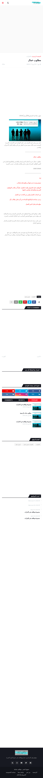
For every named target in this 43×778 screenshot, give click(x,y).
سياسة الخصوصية (11, 772)
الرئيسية (35, 772)
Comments (8, 400)
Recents (21, 400)
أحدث (38, 357)
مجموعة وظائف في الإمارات (32, 518)
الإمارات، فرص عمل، (28, 444)
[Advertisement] (21, 29)
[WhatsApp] (20, 302)
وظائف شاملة (17, 769)
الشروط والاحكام (21, 775)
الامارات (28, 56)
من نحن (28, 772)
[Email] (16, 302)
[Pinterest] (25, 302)
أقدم (4, 357)
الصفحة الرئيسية (36, 56)
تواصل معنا (21, 772)
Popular (35, 400)
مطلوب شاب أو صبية (25, 413)
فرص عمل (27, 297)
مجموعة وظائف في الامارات (23, 405)
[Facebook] (34, 302)
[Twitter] (30, 302)
